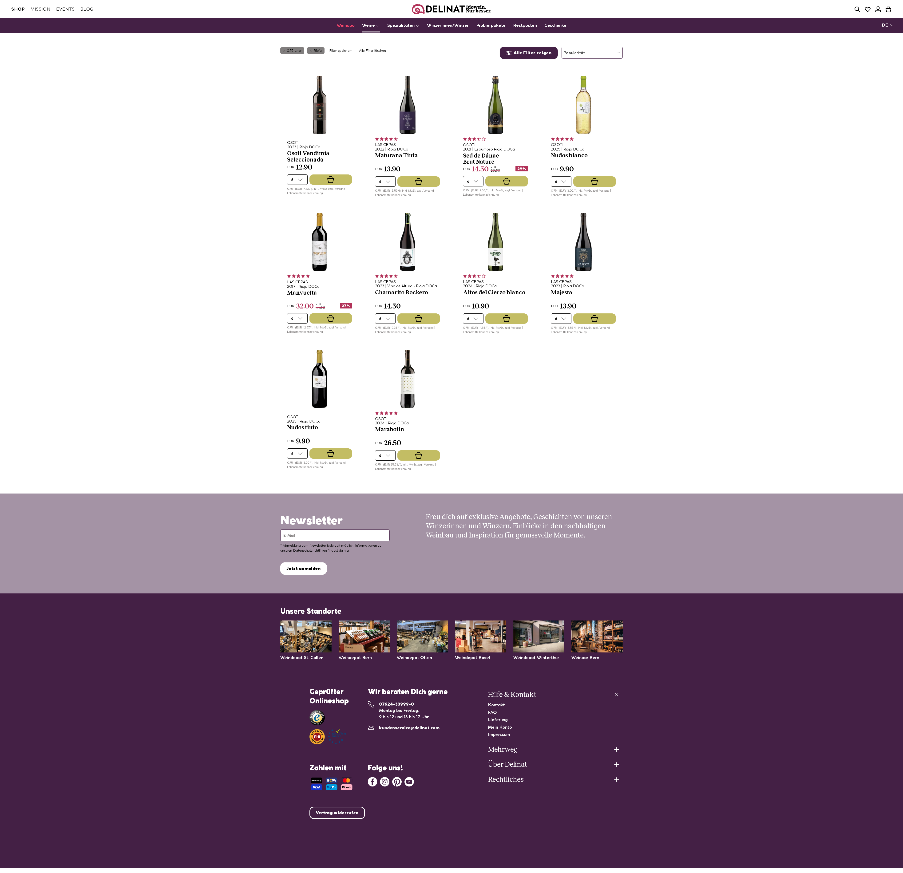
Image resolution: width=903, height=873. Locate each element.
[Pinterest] (397, 781)
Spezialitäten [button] (401, 25)
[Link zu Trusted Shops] (317, 717)
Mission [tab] (41, 9)
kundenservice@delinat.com (409, 728)
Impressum (499, 734)
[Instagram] (384, 781)
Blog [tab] (86, 9)
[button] (857, 9)
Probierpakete (491, 25)
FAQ (492, 712)
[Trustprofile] (327, 736)
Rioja (318, 50)
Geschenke (555, 25)
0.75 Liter (294, 50)
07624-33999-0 (396, 704)
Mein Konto (500, 727)
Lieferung (498, 719)
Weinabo (346, 25)
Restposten (525, 25)
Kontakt (496, 704)
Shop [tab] (18, 9)
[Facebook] (372, 781)
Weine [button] (369, 25)
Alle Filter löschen (372, 50)
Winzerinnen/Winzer (448, 25)
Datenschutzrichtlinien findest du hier (321, 550)
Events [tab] (65, 9)
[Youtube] (409, 781)
